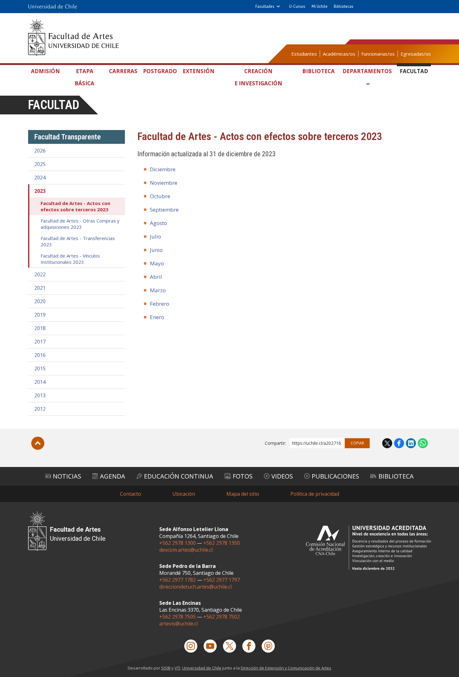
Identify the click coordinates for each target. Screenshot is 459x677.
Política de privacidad (314, 493)
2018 (40, 328)
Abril (156, 276)
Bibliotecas (343, 6)
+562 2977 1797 (221, 579)
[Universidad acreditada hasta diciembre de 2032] (368, 548)
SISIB (165, 668)
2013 (40, 395)
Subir (37, 443)
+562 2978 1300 (177, 542)
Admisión (45, 71)
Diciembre (162, 169)
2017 (40, 341)
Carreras (123, 71)
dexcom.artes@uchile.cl (186, 549)
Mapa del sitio (242, 493)
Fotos (243, 476)
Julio (155, 236)
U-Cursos (297, 6)
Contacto (130, 493)
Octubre (160, 196)
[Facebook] (248, 646)
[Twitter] (229, 646)
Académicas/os (339, 54)
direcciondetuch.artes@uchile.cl (195, 586)
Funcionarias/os (378, 54)
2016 (40, 355)
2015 (40, 368)
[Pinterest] (268, 646)
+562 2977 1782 (177, 579)
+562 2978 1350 (221, 542)
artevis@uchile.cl (178, 623)
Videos (282, 476)
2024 (40, 177)
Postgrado (160, 71)
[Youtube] (210, 646)
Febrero (159, 303)
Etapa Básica (84, 77)
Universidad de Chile (201, 668)
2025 (40, 164)
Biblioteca (318, 71)
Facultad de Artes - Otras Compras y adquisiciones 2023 (80, 224)
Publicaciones (335, 476)
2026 (40, 150)
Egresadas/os (416, 54)
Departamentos (367, 71)
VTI (177, 668)
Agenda (112, 476)
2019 (40, 314)
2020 (40, 301)
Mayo (157, 263)
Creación (258, 77)
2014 (40, 382)
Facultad (414, 71)
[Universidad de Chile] (52, 6)
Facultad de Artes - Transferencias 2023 (78, 241)
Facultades (264, 6)
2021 (40, 287)
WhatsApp (423, 443)
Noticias (67, 476)
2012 (40, 408)
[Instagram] (190, 646)
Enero (157, 317)
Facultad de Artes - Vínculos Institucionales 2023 (70, 259)
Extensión (199, 71)
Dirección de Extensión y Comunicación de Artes (286, 668)
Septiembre (164, 209)
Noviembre (163, 182)
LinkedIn (411, 443)
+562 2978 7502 (221, 616)
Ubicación (183, 493)
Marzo (158, 290)
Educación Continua (178, 476)
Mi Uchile (320, 6)
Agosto (158, 223)
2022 (40, 274)
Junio (156, 249)
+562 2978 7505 (177, 616)
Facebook (399, 443)
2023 (40, 191)
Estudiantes (304, 54)
